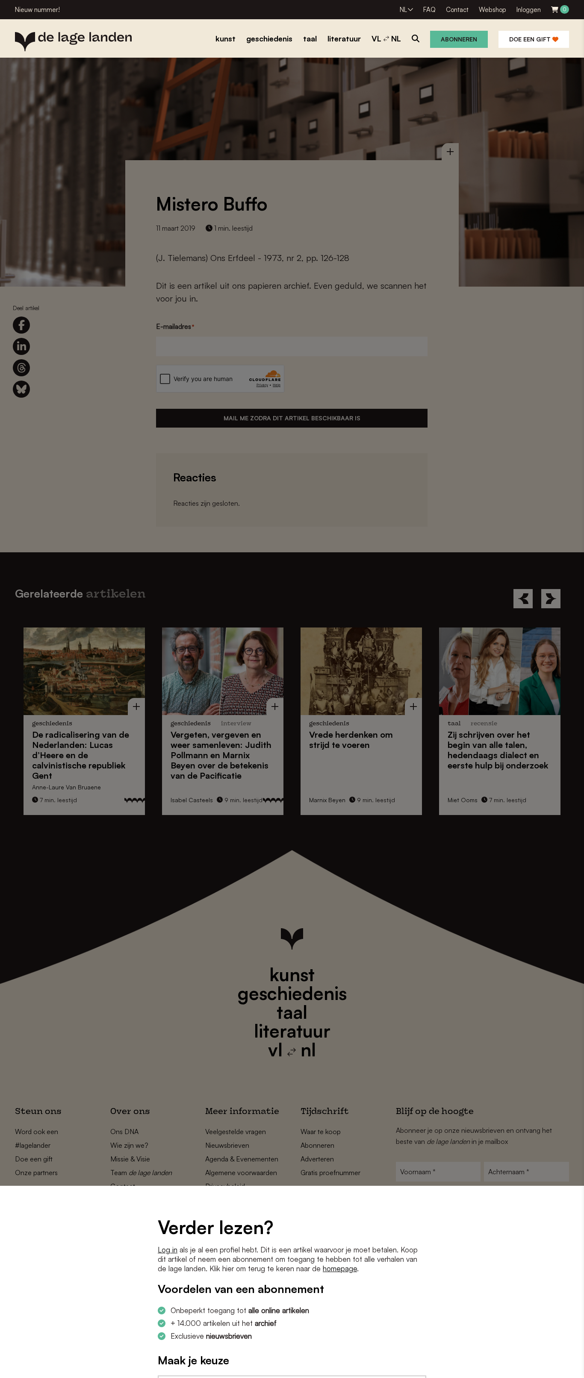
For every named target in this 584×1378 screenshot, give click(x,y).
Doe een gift (530, 39)
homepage (340, 1268)
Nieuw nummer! (37, 10)
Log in (167, 1249)
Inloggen (528, 10)
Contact (457, 10)
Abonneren (459, 39)
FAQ (429, 10)
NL (403, 10)
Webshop (492, 10)
